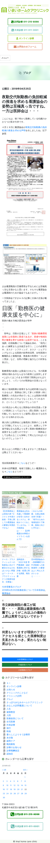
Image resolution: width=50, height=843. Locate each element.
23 (4, 794)
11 (11, 785)
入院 (9, 715)
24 (7, 794)
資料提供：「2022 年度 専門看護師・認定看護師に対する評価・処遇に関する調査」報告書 (23, 567)
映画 (9, 731)
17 (7, 789)
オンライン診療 (26, 38)
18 (11, 789)
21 (22, 789)
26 (15, 794)
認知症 (10, 753)
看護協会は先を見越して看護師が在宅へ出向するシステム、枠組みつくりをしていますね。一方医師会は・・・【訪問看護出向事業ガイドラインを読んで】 (23, 525)
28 (22, 794)
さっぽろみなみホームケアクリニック (25, 702)
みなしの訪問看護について (19, 705)
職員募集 (11, 744)
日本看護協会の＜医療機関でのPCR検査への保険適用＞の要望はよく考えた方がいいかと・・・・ (37, 567)
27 (18, 794)
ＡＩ (9, 683)
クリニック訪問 (14, 696)
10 (7, 785)
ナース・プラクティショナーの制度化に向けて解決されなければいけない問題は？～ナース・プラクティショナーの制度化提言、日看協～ (8, 570)
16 (4, 789)
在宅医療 (11, 721)
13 (18, 785)
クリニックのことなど (17, 692)
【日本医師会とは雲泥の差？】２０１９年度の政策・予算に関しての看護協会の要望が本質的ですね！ (8, 519)
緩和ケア (12, 741)
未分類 (10, 737)
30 (4, 798)
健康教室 (11, 712)
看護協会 (6, 593)
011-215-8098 (26, 21)
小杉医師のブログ (25, 670)
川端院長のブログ (25, 665)
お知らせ (11, 689)
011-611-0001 (27, 30)
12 (14, 785)
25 (11, 794)
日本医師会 (39, 590)
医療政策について (25, 590)
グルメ (10, 699)
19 (14, 789)
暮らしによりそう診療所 (18, 734)
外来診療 (11, 724)
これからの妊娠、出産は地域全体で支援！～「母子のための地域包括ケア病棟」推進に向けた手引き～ (37, 519)
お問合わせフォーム (26, 46)
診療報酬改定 (13, 750)
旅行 (9, 728)
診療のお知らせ (14, 747)
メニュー (5, 58)
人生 (9, 708)
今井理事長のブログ (11, 586)
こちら (22, 463)
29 (26, 794)
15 (25, 785)
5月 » (25, 770)
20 (18, 789)
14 (22, 785)
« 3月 (4, 770)
